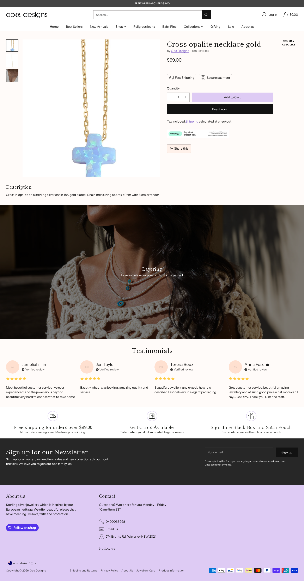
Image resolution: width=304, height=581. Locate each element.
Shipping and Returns (83, 570)
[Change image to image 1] (12, 45)
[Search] (206, 14)
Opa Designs (180, 51)
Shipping (192, 121)
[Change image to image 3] (12, 75)
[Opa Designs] (26, 15)
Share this (181, 148)
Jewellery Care (145, 570)
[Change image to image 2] (12, 60)
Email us (112, 529)
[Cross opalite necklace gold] (91, 108)
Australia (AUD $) (23, 563)
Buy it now (219, 109)
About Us (127, 570)
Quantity (173, 88)
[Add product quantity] (185, 97)
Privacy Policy (109, 570)
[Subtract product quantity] (171, 97)
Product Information (171, 570)
